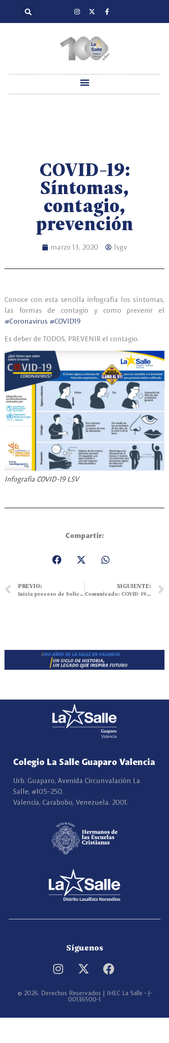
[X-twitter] (92, 11)
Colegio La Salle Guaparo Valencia (84, 761)
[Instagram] (77, 11)
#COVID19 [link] (65, 321)
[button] (28, 12)
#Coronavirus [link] (26, 321)
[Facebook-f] (106, 11)
